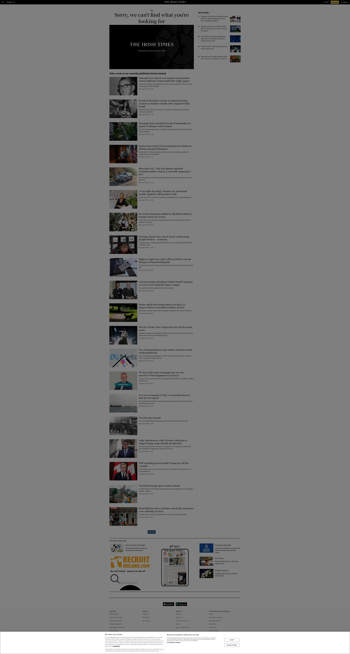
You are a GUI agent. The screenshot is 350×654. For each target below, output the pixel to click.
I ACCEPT (231, 640)
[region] (175, 643)
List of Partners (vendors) (174, 642)
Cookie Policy (116, 646)
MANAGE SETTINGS (232, 645)
